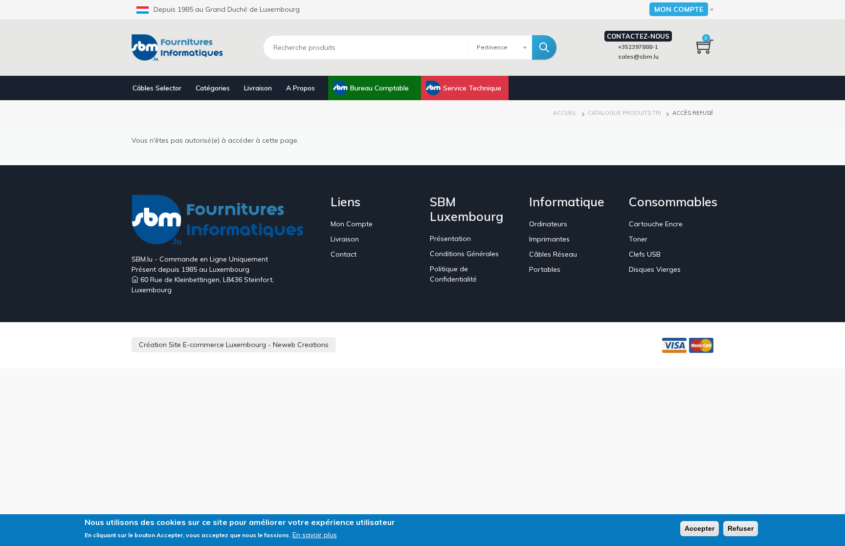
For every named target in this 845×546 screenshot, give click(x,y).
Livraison (258, 88)
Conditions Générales (464, 253)
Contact (343, 254)
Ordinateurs (548, 223)
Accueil (565, 112)
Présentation (450, 238)
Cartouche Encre (656, 223)
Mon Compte (352, 223)
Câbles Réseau (553, 254)
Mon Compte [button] (678, 9)
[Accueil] (180, 47)
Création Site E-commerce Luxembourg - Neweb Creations (234, 344)
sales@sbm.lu (638, 56)
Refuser (741, 528)
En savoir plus (314, 534)
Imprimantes (549, 239)
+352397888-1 (638, 46)
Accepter (699, 528)
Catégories (213, 88)
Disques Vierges (655, 269)
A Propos (300, 88)
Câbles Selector (157, 88)
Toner (638, 239)
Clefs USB (645, 254)
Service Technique (472, 88)
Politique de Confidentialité (453, 274)
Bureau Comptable (379, 88)
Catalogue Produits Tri (624, 112)
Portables (544, 269)
